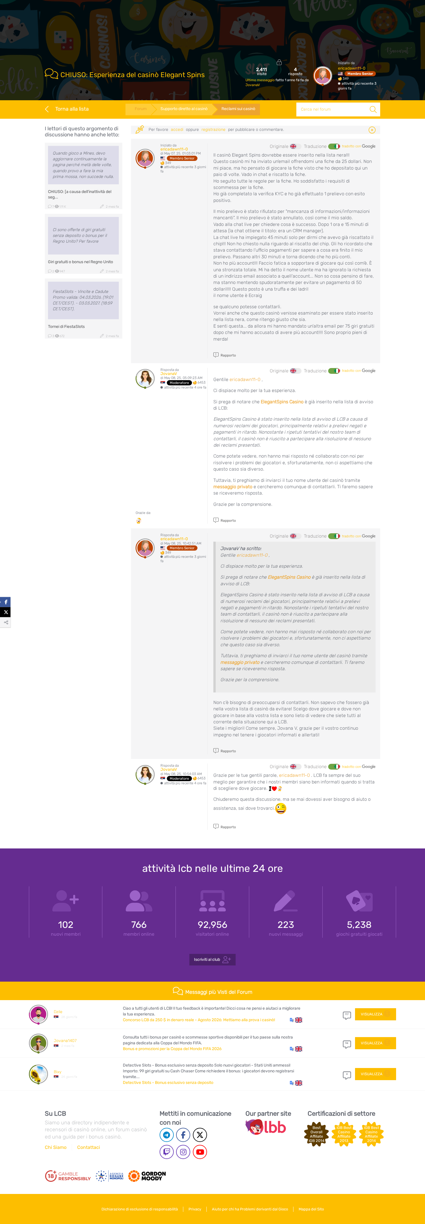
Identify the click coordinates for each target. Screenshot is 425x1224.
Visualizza (371, 1014)
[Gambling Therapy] (147, 1176)
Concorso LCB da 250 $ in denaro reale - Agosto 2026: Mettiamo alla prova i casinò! (199, 1019)
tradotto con (352, 146)
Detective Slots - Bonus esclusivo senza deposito (168, 1082)
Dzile (58, 1011)
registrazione (214, 129)
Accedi (177, 129)
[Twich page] (167, 1152)
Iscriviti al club (207, 959)
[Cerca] (373, 109)
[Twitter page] (200, 1135)
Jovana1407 (65, 1040)
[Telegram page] (167, 1135)
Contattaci (88, 1147)
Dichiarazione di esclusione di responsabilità (139, 1209)
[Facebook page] (183, 1135)
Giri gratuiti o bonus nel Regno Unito (80, 261)
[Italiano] (334, 146)
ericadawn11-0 (351, 68)
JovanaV (252, 85)
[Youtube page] (200, 1152)
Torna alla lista (72, 109)
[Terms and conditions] (68, 1176)
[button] (296, 1020)
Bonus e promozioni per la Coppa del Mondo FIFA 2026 (172, 1048)
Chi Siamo (55, 1147)
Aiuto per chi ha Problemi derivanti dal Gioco (250, 1209)
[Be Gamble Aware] (109, 1176)
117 (347, 1014)
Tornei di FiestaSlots (66, 326)
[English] (296, 146)
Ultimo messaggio (260, 80)
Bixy (57, 1071)
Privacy (195, 1209)
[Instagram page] (183, 1152)
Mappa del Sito (311, 1209)
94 (346, 1043)
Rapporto (228, 355)
